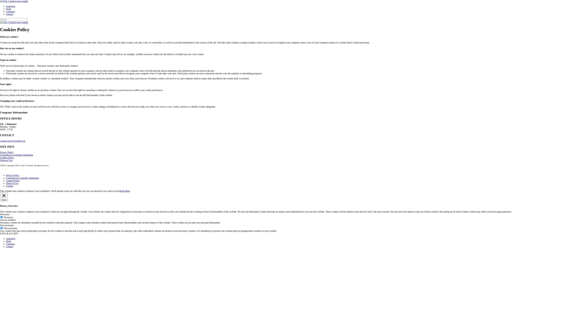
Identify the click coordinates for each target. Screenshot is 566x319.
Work (8, 9)
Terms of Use (6, 160)
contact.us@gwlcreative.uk (12, 141)
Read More (124, 191)
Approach (10, 6)
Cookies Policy (7, 157)
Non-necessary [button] (7, 225)
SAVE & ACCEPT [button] (9, 233)
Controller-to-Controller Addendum (16, 155)
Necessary (8, 217)
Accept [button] (115, 191)
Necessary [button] (5, 214)
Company (10, 11)
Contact (9, 14)
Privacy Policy (7, 152)
